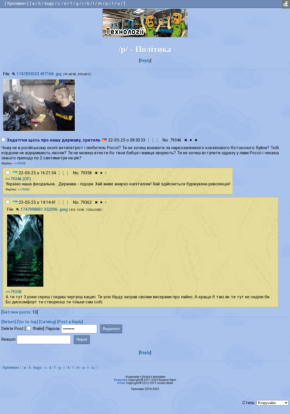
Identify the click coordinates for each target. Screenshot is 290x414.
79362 (86, 202)
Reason (8, 339)
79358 (86, 172)
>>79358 (19, 163)
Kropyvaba (120, 379)
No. (166, 140)
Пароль (52, 328)
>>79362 (24, 189)
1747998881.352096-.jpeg (44, 209)
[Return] (8, 321)
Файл (38, 328)
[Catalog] (47, 321)
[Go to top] (27, 321)
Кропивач (16, 3)
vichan (121, 383)
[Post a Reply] (70, 321)
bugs (49, 3)
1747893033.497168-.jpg (38, 73)
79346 (175, 140)
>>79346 (14, 178)
